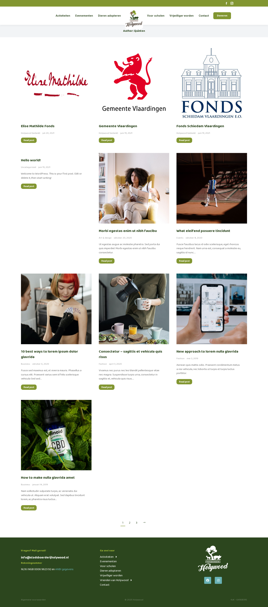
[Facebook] (207, 580)
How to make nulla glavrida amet (48, 478)
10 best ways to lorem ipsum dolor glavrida (49, 354)
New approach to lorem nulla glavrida (207, 351)
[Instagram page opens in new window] (232, 3)
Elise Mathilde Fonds (38, 126)
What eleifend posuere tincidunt (203, 231)
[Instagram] (218, 580)
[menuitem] (63, 15)
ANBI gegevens (64, 569)
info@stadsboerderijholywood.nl (45, 557)
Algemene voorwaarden (33, 600)
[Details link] (56, 83)
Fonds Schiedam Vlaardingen (200, 126)
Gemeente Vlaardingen (118, 126)
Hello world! (31, 160)
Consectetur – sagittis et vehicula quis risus (130, 354)
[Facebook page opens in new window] (226, 3)
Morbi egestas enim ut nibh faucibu (128, 231)
